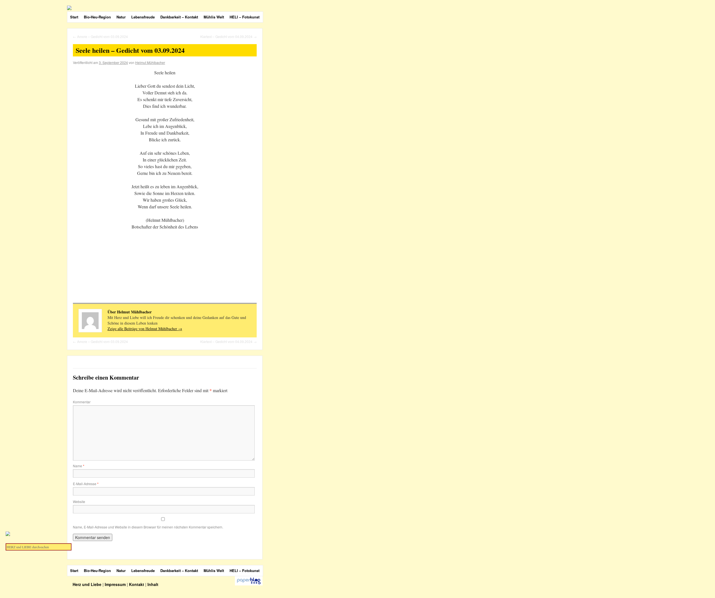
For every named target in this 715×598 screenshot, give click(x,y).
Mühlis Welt (214, 17)
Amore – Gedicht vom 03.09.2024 (100, 36)
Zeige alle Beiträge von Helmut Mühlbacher (145, 328)
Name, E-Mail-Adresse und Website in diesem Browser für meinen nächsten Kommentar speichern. (148, 527)
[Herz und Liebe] (198, 8)
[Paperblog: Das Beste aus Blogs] (249, 584)
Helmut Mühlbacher (150, 62)
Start (74, 17)
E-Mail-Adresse (86, 483)
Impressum (115, 584)
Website (79, 501)
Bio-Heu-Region (97, 17)
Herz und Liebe (88, 584)
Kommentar (81, 401)
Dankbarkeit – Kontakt (179, 17)
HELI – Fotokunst (244, 17)
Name (78, 465)
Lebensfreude (143, 17)
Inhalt (152, 584)
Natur (121, 17)
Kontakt (136, 584)
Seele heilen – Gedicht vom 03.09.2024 (130, 50)
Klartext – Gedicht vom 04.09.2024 (228, 36)
